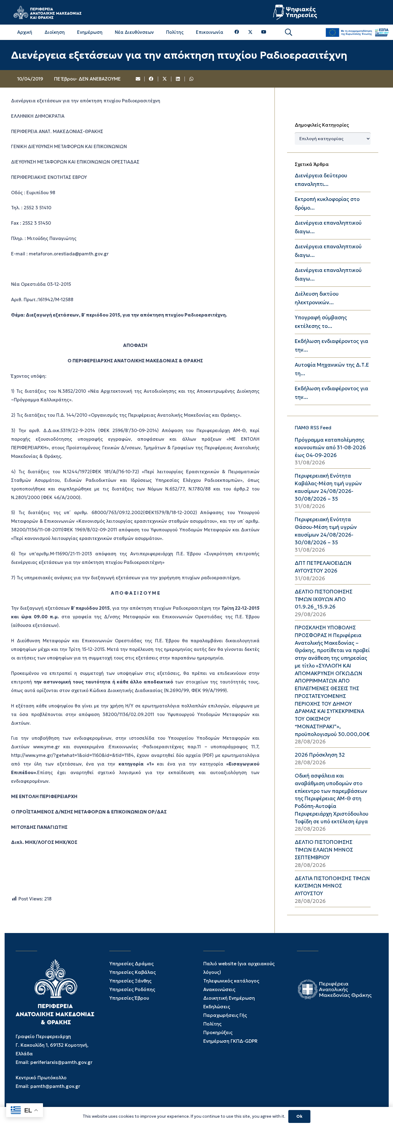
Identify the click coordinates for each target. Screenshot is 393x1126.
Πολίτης (212, 1024)
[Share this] (151, 79)
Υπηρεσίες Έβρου (129, 998)
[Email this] (138, 79)
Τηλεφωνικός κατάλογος (231, 981)
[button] (288, 32)
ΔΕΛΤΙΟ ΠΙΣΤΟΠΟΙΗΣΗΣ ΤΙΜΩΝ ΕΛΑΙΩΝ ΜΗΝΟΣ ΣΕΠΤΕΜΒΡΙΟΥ (324, 850)
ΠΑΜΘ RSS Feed (313, 428)
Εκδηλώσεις (216, 1007)
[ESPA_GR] (357, 32)
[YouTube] (263, 32)
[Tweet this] (165, 79)
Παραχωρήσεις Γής (225, 1015)
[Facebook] (237, 32)
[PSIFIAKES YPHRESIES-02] (295, 12)
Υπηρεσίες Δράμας (131, 964)
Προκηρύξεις (217, 1032)
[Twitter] (250, 32)
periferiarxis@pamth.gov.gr (61, 1062)
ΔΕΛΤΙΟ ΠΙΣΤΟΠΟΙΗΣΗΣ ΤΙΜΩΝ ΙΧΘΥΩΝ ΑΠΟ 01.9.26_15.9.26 (323, 599)
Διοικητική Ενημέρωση (229, 998)
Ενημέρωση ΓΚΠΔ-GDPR (230, 1041)
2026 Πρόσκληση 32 (320, 755)
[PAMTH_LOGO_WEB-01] (47, 12)
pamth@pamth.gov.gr (55, 1086)
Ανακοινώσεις (219, 989)
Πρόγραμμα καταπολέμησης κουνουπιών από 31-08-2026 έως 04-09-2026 (330, 448)
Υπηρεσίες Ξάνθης (130, 981)
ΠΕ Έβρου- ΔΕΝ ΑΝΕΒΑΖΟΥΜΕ (87, 79)
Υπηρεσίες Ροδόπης (132, 989)
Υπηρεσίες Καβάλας (132, 972)
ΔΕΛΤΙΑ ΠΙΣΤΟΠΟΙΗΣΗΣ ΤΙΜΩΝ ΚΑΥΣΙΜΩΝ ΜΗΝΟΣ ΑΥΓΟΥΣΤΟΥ (332, 886)
